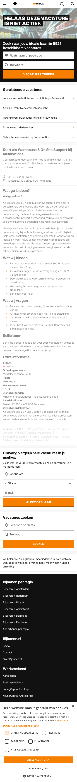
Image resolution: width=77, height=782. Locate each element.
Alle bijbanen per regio (16, 628)
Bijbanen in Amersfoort (16, 608)
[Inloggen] (72, 4)
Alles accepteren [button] (38, 759)
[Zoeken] (63, 4)
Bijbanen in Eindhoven (15, 622)
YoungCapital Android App (18, 695)
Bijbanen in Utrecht (14, 602)
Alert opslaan (38, 502)
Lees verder (63, 720)
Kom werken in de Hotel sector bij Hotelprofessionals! (33, 98)
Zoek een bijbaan (13, 682)
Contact (7, 652)
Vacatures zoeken (38, 74)
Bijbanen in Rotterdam (15, 595)
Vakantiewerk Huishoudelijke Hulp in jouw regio (30, 117)
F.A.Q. (6, 645)
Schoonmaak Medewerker (18, 127)
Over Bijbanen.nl (12, 659)
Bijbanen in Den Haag (15, 615)
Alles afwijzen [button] (38, 768)
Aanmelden (9, 675)
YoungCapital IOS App (16, 689)
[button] (38, 725)
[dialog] (38, 742)
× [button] (73, 706)
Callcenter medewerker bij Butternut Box (26, 137)
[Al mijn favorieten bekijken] (15, 4)
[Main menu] (4, 4)
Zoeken (38, 544)
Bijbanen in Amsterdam (16, 589)
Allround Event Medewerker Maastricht (25, 107)
